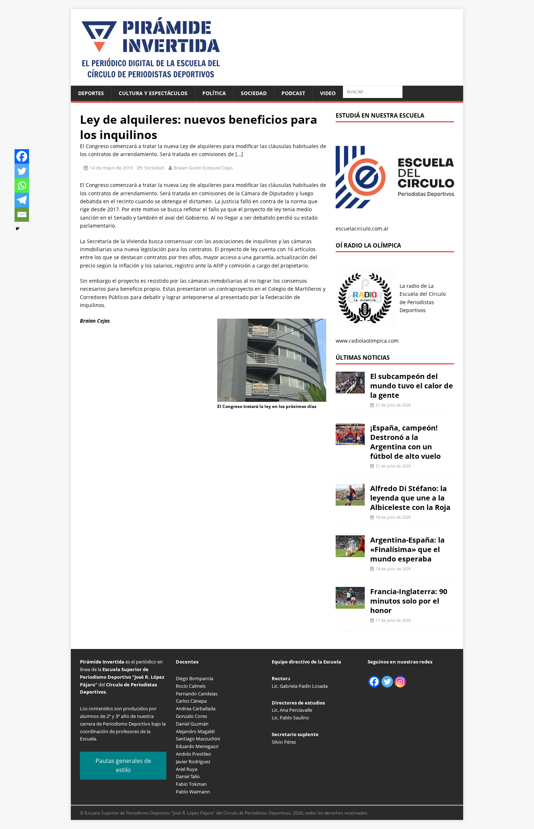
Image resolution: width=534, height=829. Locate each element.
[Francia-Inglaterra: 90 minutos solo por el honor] (350, 604)
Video (328, 93)
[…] (239, 154)
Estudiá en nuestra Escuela (380, 115)
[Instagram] (400, 681)
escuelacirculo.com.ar (362, 228)
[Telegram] (22, 200)
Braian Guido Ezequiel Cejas (203, 167)
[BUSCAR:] (372, 91)
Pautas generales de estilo (123, 765)
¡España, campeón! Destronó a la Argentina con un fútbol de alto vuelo (405, 442)
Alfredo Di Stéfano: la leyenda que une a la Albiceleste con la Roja (410, 497)
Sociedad (254, 93)
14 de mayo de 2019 (111, 167)
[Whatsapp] (22, 185)
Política (214, 93)
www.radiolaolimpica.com (367, 340)
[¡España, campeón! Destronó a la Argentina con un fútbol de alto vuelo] (350, 440)
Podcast (293, 93)
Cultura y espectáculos (153, 93)
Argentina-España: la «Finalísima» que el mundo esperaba (407, 549)
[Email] (22, 214)
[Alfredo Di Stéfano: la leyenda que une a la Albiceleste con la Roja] (350, 501)
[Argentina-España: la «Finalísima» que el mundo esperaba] (350, 553)
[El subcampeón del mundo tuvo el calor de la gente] (350, 389)
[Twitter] (22, 171)
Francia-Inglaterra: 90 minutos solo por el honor (408, 601)
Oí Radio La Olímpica (368, 245)
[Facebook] (22, 156)
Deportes (91, 93)
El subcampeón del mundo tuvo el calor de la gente (411, 385)
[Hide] (17, 229)
